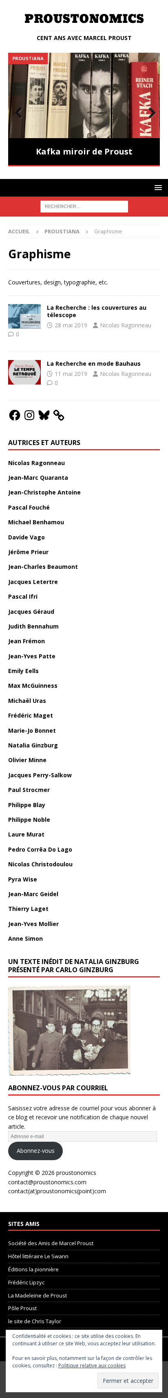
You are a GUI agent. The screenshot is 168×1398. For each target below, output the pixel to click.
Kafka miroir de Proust (84, 151)
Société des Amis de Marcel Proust (50, 1239)
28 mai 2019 (71, 320)
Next (150, 111)
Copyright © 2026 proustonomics (52, 1168)
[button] (157, 183)
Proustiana (62, 226)
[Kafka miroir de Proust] (84, 95)
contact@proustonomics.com (47, 1177)
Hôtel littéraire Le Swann (38, 1252)
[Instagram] (29, 410)
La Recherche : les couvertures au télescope (96, 306)
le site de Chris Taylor (34, 1317)
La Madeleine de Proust (37, 1291)
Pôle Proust (22, 1304)
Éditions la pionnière (33, 1264)
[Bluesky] (44, 410)
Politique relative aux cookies (92, 1365)
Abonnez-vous (36, 1146)
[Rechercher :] (84, 202)
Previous (18, 111)
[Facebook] (14, 410)
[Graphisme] (24, 312)
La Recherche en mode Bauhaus (94, 359)
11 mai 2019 (71, 369)
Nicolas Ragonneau (125, 320)
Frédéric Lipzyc (26, 1278)
